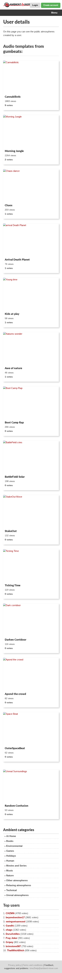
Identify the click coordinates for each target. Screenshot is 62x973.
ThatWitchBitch (15, 950)
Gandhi (10, 925)
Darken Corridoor (15, 639)
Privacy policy (14, 965)
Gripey (9, 942)
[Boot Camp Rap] (31, 403)
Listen (11, 90)
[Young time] (31, 294)
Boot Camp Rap (14, 422)
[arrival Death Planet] (31, 240)
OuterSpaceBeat (15, 748)
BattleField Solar (15, 476)
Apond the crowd (15, 694)
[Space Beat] (31, 729)
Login (35, 5)
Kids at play (12, 314)
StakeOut (11, 531)
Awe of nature (13, 368)
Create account (50, 5)
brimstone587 (13, 946)
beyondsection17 (15, 917)
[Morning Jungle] (31, 131)
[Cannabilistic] (31, 77)
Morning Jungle (14, 151)
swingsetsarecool (15, 921)
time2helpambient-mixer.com (44, 968)
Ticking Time (12, 585)
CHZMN (10, 913)
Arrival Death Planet (17, 259)
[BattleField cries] (31, 457)
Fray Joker (11, 938)
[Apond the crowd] (31, 674)
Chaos (8, 205)
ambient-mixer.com (19, 5)
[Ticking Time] (31, 566)
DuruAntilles (13, 934)
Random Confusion (16, 805)
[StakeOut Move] (31, 511)
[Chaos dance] (31, 186)
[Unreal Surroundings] (31, 786)
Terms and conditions (33, 965)
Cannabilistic (13, 96)
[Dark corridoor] (31, 620)
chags (9, 929)
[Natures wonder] (31, 348)
